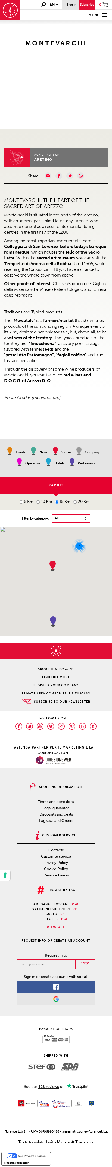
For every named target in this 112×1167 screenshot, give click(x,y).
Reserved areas (56, 875)
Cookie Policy (56, 869)
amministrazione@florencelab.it (85, 1131)
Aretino (43, 159)
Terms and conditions (56, 801)
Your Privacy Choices (31, 1155)
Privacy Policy (56, 862)
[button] (53, 621)
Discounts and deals (56, 814)
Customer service (56, 856)
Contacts (56, 850)
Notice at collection (16, 1162)
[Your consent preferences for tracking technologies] (5, 875)
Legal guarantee (56, 808)
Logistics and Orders (56, 820)
